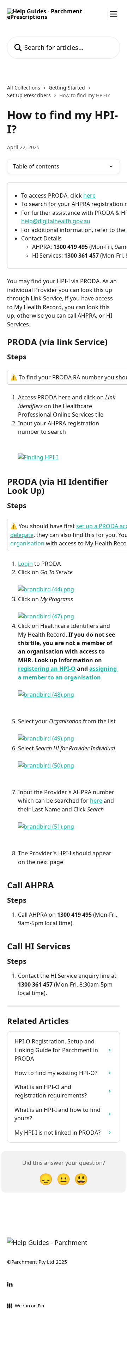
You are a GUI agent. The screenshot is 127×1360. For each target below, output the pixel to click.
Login (25, 564)
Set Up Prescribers (29, 95)
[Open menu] (113, 14)
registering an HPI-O (46, 668)
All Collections (23, 87)
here (89, 195)
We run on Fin (29, 1305)
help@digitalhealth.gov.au (55, 221)
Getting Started (67, 87)
